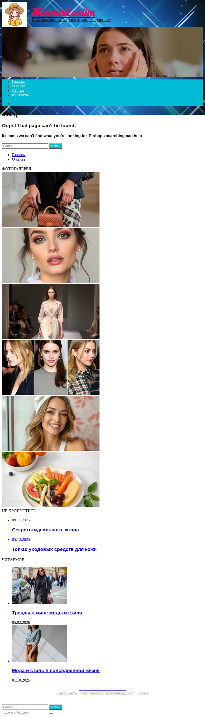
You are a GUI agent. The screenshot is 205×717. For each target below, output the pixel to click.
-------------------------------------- (102, 689)
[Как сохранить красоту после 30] (102, 424)
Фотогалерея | (92, 693)
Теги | (109, 693)
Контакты (20, 95)
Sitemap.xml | (126, 693)
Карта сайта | (68, 693)
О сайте (18, 86)
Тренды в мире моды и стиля (47, 612)
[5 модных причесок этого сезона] (102, 368)
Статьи (18, 90)
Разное (143, 693)
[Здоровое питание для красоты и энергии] (102, 480)
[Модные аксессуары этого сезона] (102, 200)
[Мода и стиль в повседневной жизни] (107, 644)
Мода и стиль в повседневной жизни (56, 670)
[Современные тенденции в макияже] (102, 256)
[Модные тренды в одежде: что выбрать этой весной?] (102, 312)
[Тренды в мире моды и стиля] (107, 586)
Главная (19, 81)
